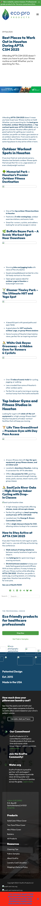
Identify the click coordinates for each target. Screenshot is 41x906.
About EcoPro (12, 858)
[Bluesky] (27, 590)
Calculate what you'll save (20, 719)
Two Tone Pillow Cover (16, 825)
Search (4, 596)
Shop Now (20, 633)
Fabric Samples (13, 854)
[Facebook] (10, 590)
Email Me (11, 808)
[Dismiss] (39, 2)
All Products (12, 838)
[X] (13, 590)
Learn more (14, 748)
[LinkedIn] (17, 590)
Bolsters (10, 834)
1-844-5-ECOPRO (14, 800)
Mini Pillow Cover (14, 829)
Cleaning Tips (12, 849)
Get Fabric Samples (20, 639)
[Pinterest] (20, 590)
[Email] (30, 590)
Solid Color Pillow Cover (17, 821)
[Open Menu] (37, 14)
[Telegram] (24, 590)
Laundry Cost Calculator (17, 863)
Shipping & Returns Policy (17, 867)
